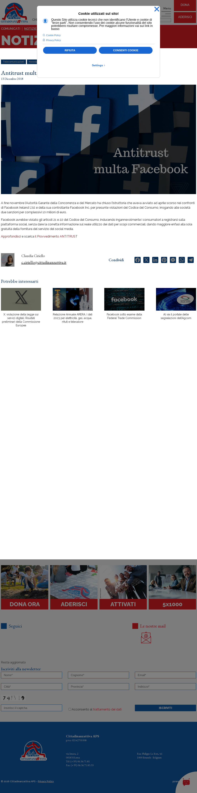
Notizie (30, 29)
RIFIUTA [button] (70, 50)
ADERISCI (185, 17)
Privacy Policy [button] (53, 40)
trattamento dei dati (107, 709)
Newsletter (35, 61)
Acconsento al (97, 709)
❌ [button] (156, 9)
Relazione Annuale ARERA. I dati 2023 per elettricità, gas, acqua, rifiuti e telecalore (72, 318)
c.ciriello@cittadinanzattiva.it (43, 262)
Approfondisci (11, 236)
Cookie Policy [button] (53, 35)
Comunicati (10, 29)
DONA (185, 5)
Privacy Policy (46, 781)
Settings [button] (98, 65)
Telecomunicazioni (13, 61)
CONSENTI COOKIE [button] (125, 50)
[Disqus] (98, 397)
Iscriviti (165, 708)
